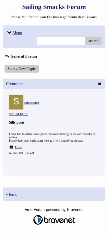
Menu (17, 32)
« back (11, 194)
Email (18, 147)
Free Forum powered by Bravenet (54, 209)
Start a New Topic (22, 68)
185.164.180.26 (18, 114)
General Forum (23, 56)
